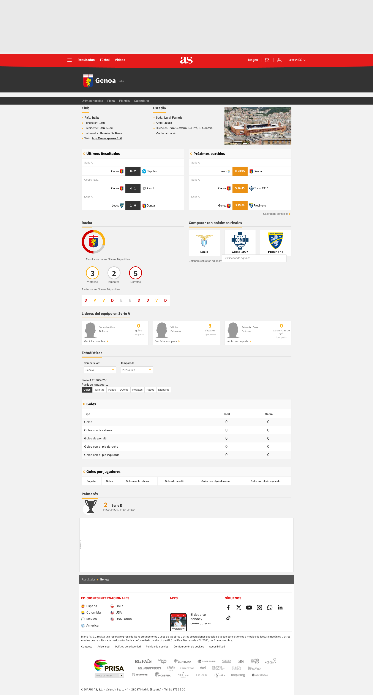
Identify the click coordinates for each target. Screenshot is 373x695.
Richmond (269, 668)
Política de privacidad (128, 646)
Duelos (124, 389)
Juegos (253, 60)
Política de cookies (157, 646)
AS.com (241, 661)
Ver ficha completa (95, 341)
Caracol (270, 661)
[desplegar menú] (69, 60)
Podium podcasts (163, 675)
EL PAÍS (143, 661)
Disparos (163, 389)
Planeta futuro (233, 668)
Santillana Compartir (207, 661)
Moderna (140, 674)
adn (255, 661)
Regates (137, 389)
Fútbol (105, 60)
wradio (172, 668)
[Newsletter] (267, 60)
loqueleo (219, 675)
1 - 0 (133, 205)
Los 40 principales (162, 661)
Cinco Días (186, 668)
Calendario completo (275, 213)
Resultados (86, 60)
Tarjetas (99, 389)
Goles (87, 389)
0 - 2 (133, 171)
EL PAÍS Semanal (218, 668)
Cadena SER (226, 661)
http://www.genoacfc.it (107, 138)
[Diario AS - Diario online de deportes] (186, 60)
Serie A (89, 370)
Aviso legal (104, 646)
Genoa (105, 81)
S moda (201, 675)
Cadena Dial (202, 668)
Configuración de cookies (189, 646)
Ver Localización (166, 133)
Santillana (182, 661)
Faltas (112, 389)
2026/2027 (128, 370)
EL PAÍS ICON (183, 675)
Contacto (86, 646)
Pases (150, 389)
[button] (109, 676)
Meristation (238, 675)
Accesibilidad (217, 646)
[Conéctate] (279, 60)
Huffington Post (149, 668)
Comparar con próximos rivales (215, 223)
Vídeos (120, 60)
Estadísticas (92, 353)
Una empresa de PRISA (109, 665)
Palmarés (90, 494)
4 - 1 (133, 188)
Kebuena (251, 668)
